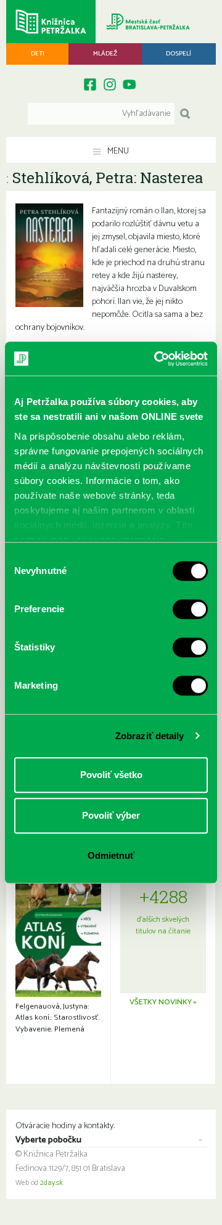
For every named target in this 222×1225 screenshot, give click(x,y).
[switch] (190, 609)
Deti (37, 53)
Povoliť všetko (111, 774)
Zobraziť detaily (149, 736)
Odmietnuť (111, 855)
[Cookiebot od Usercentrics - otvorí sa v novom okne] (156, 359)
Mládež (105, 53)
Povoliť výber (111, 815)
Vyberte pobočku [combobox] (48, 1140)
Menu (117, 151)
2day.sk (51, 1183)
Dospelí (178, 53)
